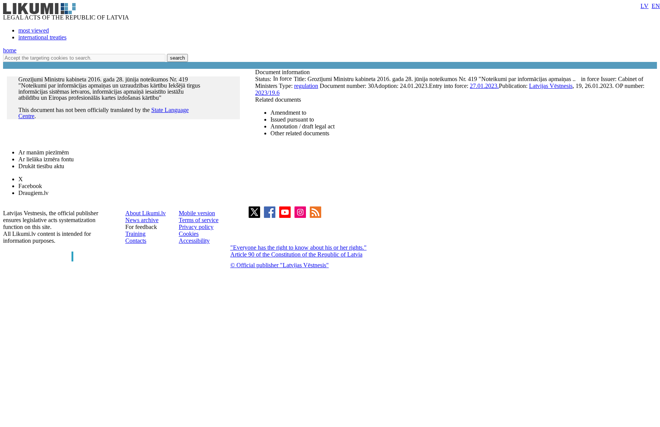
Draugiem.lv (33, 193)
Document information (283, 72)
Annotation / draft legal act (302, 126)
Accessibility (194, 240)
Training (135, 234)
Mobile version (197, 213)
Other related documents (299, 133)
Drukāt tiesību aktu (41, 166)
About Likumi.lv (145, 213)
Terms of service (198, 220)
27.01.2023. (484, 86)
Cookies (189, 234)
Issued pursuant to (292, 119)
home (9, 50)
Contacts (135, 240)
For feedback (141, 227)
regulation (306, 86)
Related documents (278, 99)
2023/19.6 (267, 92)
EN (656, 6)
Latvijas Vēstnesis (551, 86)
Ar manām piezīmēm (43, 152)
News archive (142, 220)
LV (645, 6)
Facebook (30, 186)
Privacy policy (196, 227)
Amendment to (288, 112)
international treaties (42, 37)
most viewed (33, 30)
